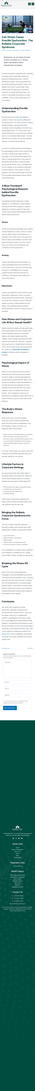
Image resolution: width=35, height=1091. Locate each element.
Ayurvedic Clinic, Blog (18, 50)
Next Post (31, 648)
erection (19, 120)
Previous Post (5, 648)
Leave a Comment (6, 50)
